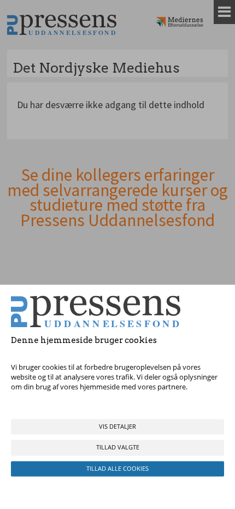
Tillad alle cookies (117, 468)
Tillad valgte (117, 447)
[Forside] (61, 25)
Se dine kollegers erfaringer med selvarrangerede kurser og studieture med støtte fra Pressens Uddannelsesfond (117, 198)
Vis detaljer (117, 427)
